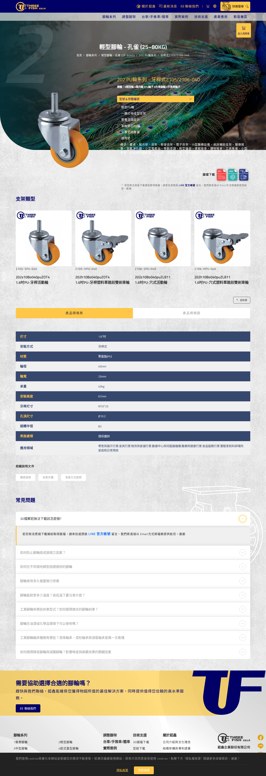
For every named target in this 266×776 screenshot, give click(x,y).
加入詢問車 (244, 33)
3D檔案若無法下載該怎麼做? (40, 518)
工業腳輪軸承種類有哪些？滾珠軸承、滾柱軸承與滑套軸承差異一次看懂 (72, 637)
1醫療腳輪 (21, 742)
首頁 (79, 55)
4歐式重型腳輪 (68, 748)
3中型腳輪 (21, 748)
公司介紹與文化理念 (177, 742)
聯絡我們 (30, 708)
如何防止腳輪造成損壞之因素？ (43, 552)
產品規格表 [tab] (74, 313)
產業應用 (221, 16)
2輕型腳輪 (65, 742)
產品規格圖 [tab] (191, 313)
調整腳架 (129, 16)
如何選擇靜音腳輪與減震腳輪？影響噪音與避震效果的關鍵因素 (65, 651)
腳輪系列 (109, 16)
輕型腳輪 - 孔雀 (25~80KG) (118, 55)
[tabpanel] (133, 393)
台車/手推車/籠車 (155, 16)
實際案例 (181, 16)
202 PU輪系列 (147, 55)
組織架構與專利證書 (177, 748)
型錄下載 (139, 748)
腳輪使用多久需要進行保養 (39, 580)
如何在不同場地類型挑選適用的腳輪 (46, 566)
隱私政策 (122, 770)
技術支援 (201, 16)
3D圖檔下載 (141, 742)
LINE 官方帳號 (187, 185)
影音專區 (240, 16)
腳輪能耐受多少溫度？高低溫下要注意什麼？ (52, 595)
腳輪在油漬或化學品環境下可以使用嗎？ (49, 623)
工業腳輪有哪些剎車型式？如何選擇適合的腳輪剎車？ (59, 609)
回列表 (243, 300)
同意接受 (144, 770)
